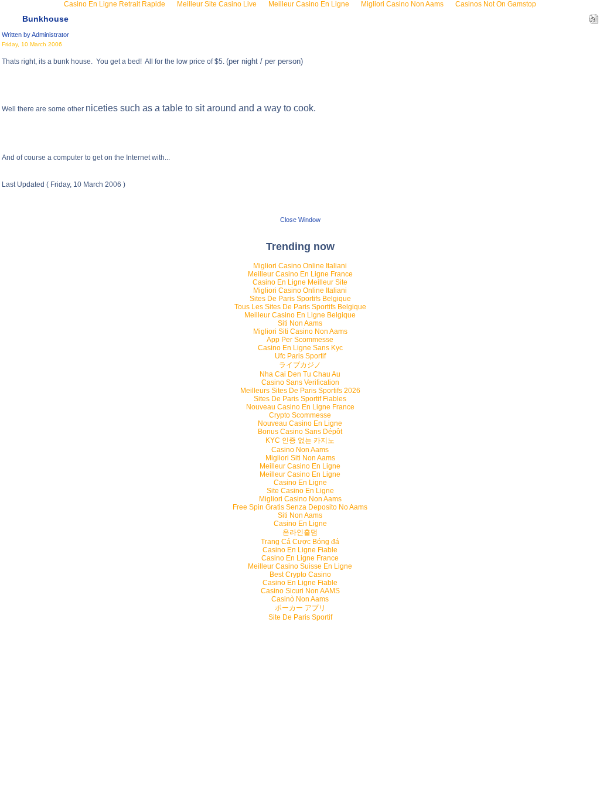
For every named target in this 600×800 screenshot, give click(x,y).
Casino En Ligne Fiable (300, 550)
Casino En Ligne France (300, 558)
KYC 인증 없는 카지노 (300, 440)
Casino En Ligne (300, 482)
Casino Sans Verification (300, 382)
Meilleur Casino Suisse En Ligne (300, 566)
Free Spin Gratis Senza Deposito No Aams (300, 507)
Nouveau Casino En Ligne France (300, 407)
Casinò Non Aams (300, 599)
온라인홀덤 (300, 532)
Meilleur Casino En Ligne (300, 466)
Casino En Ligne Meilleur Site (300, 282)
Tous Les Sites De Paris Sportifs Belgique (300, 307)
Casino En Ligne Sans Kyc (300, 348)
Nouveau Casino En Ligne (300, 423)
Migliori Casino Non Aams (300, 499)
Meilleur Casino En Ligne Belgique (300, 315)
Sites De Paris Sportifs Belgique (300, 299)
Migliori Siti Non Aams (300, 458)
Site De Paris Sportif (300, 617)
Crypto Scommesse (300, 415)
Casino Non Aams (300, 450)
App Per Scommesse (300, 340)
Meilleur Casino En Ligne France (300, 274)
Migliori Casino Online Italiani (300, 266)
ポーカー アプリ (300, 608)
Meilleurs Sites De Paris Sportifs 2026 (300, 391)
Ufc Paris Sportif (300, 356)
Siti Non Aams (300, 323)
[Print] (593, 16)
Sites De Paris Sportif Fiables (300, 399)
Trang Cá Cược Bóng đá (300, 542)
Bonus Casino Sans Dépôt (300, 432)
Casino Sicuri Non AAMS (300, 591)
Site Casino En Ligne (300, 491)
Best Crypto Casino (300, 574)
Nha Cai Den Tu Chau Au (300, 374)
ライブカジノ (300, 365)
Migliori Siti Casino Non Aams (300, 331)
